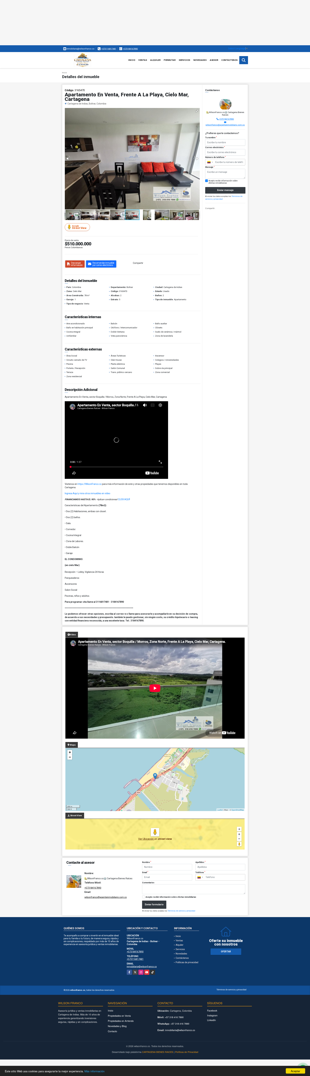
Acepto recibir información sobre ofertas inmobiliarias (170, 897)
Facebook (212, 1010)
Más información (94, 1071)
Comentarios (148, 883)
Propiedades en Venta (119, 1015)
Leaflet (220, 809)
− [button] (70, 757)
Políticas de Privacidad (186, 1052)
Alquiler (155, 60)
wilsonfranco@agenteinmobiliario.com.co (225, 125)
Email (145, 872)
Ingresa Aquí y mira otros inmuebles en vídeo (87, 493)
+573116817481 (108, 49)
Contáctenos (229, 60)
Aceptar (295, 1071)
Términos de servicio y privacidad (181, 911)
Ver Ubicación (146, 838)
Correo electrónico (215, 147)
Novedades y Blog (117, 1026)
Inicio (131, 60)
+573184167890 (130, 49)
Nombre (146, 862)
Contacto (112, 1031)
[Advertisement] (97, 22)
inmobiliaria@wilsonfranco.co (142, 966)
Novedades (200, 60)
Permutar (170, 60)
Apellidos (200, 862)
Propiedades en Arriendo (121, 1020)
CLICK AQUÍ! (124, 499)
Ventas (142, 60)
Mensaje (210, 167)
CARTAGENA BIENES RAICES (157, 1052)
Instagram (212, 1015)
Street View (79, 227)
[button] (197, 110)
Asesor (214, 60)
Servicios (184, 60)
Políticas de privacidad (187, 962)
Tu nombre (211, 137)
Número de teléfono (215, 157)
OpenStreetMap (237, 809)
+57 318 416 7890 (174, 1017)
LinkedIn (211, 1020)
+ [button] (70, 752)
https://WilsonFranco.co (90, 484)
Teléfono (200, 872)
